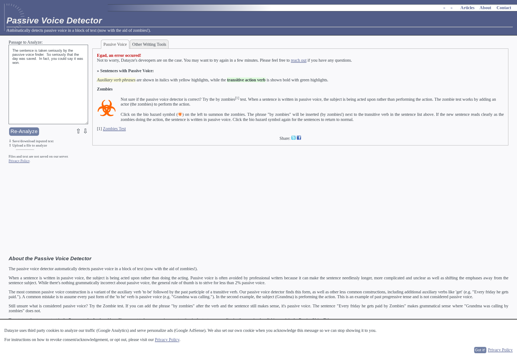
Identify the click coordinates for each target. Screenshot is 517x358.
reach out (298, 60)
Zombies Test (114, 128)
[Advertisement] (258, 211)
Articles (467, 7)
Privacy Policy (19, 161)
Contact (504, 7)
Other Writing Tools (149, 44)
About (485, 7)
